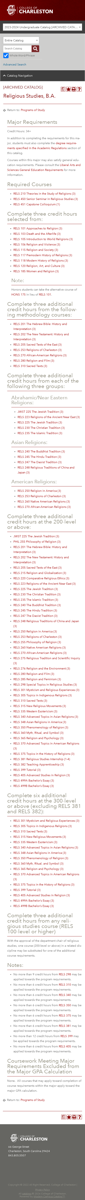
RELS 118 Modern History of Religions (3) (40, 260)
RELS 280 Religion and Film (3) (33, 360)
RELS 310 (65, 984)
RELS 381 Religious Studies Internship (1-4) (41, 759)
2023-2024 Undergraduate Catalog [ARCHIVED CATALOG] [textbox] (43, 27)
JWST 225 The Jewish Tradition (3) (40, 412)
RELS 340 (65, 995)
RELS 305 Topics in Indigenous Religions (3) (42, 695)
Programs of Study (33, 110)
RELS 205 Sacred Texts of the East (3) (37, 344)
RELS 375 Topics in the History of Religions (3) (43, 754)
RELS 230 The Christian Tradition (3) (41, 428)
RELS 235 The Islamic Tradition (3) (40, 433)
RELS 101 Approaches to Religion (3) (37, 228)
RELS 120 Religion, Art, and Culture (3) (38, 266)
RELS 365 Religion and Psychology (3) (38, 738)
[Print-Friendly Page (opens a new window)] (74, 89)
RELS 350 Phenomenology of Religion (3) (40, 727)
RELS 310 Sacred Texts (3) (30, 366)
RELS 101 (45, 294)
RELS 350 (65, 1005)
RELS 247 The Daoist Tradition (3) (39, 462)
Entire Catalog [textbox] (14, 40)
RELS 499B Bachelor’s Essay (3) (33, 786)
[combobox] (42, 27)
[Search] (35, 48)
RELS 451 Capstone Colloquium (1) (36, 204)
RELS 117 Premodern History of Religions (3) (42, 255)
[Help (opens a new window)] (79, 89)
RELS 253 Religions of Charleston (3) (37, 350)
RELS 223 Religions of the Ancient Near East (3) (49, 417)
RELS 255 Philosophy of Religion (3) (37, 642)
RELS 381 (65, 1026)
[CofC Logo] (30, 10)
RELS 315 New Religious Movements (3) (39, 706)
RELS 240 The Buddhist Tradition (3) (41, 451)
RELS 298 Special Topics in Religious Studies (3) (45, 684)
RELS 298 (65, 974)
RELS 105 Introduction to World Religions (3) (43, 239)
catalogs (26, 1193)
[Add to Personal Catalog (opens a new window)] (68, 89)
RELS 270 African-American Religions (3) (39, 355)
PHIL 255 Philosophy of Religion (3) (36, 541)
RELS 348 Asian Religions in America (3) (39, 722)
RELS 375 (65, 1015)
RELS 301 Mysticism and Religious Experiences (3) (46, 690)
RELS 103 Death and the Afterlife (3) (36, 234)
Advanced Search (14, 64)
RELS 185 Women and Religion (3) (36, 271)
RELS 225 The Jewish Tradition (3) (40, 422)
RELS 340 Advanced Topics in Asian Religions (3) (45, 717)
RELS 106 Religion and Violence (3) (36, 244)
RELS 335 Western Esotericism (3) (35, 711)
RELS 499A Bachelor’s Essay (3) (33, 780)
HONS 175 (18, 294)
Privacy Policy (42, 1189)
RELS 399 (66, 1036)
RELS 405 (65, 1046)
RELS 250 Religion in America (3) (39, 491)
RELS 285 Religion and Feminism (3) (37, 679)
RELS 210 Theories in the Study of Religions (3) (44, 193)
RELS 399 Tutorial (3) (26, 770)
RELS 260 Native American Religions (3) (44, 501)
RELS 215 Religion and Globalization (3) (39, 573)
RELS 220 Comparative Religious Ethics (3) (41, 578)
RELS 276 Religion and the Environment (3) (41, 668)
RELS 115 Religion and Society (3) (35, 250)
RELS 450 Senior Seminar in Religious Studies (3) (45, 199)
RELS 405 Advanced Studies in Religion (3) (41, 775)
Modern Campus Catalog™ (49, 1196)
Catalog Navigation (20, 75)
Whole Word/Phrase (22, 55)
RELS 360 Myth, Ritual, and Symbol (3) (38, 733)
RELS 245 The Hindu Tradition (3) (39, 457)
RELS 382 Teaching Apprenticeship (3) (38, 764)
